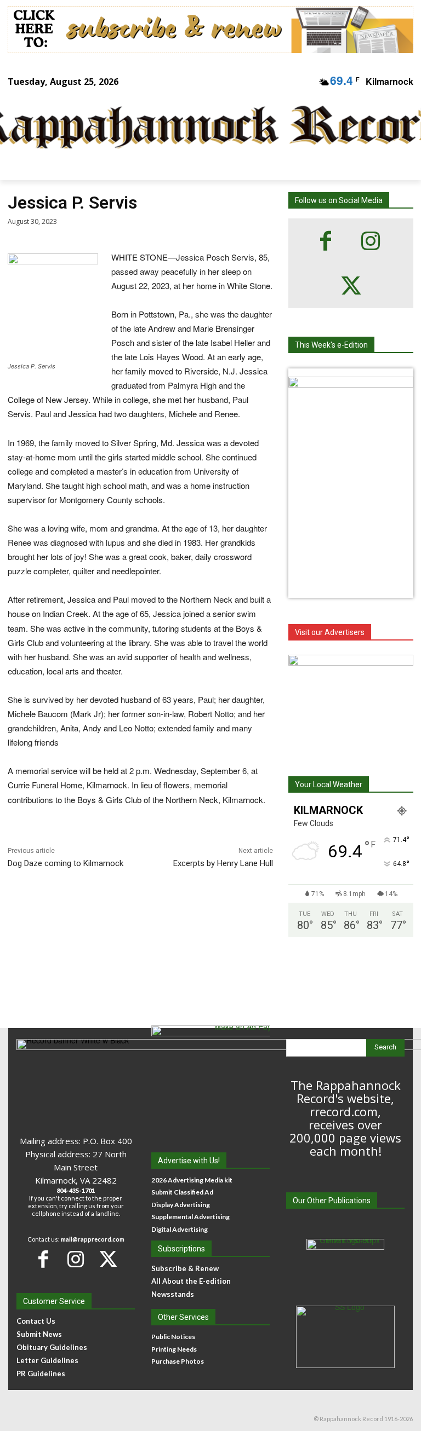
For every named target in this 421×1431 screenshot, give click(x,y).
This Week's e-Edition (331, 345)
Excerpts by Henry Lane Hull (223, 863)
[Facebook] (325, 241)
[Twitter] (351, 285)
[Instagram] (370, 241)
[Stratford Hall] (350, 707)
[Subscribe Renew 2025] (210, 29)
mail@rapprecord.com (92, 1239)
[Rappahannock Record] (203, 128)
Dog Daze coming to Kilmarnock (65, 863)
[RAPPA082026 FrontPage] (350, 384)
